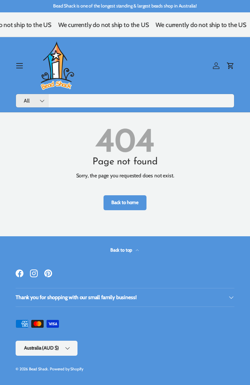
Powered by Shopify (66, 368)
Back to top (121, 250)
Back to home (125, 202)
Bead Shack (38, 368)
